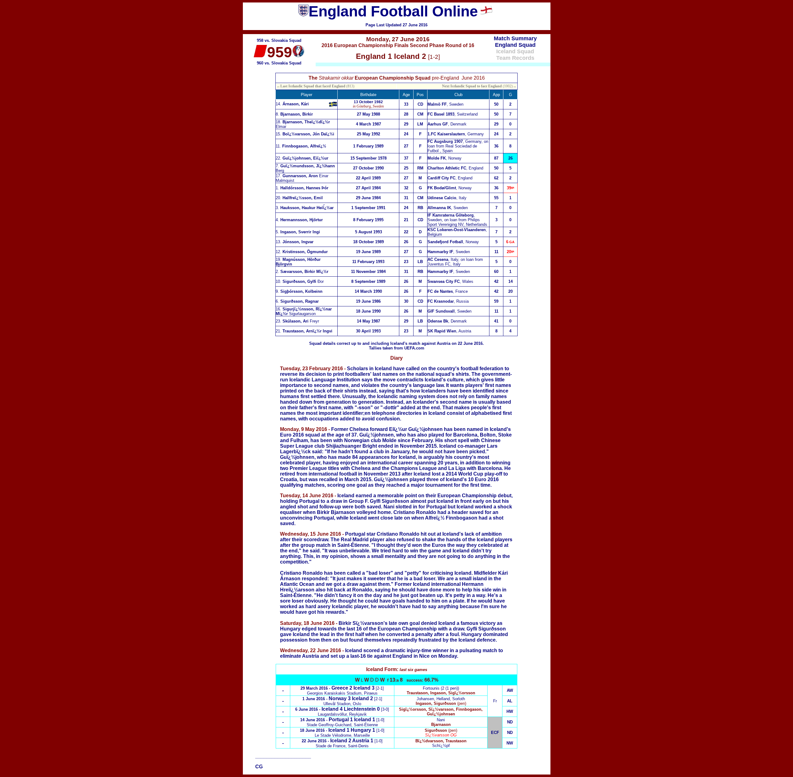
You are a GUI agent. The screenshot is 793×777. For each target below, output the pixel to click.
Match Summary (515, 38)
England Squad (515, 45)
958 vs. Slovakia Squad (279, 40)
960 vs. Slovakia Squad (279, 63)
